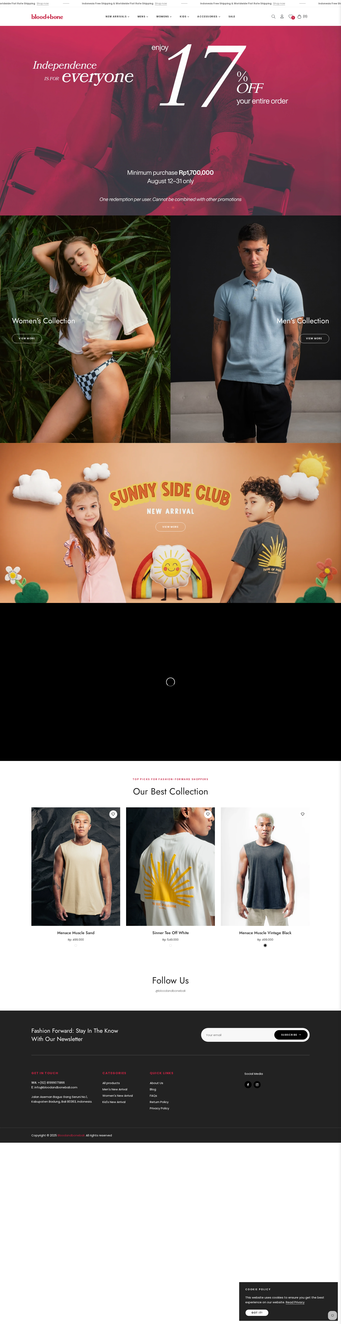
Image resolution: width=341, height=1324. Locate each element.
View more (27, 338)
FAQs (153, 1096)
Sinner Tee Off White (170, 933)
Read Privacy (295, 1302)
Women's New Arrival (117, 1096)
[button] (273, 17)
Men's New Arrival (114, 1089)
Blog (153, 1089)
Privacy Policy (159, 1108)
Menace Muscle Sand (76, 933)
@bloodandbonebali (170, 991)
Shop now (53, 3)
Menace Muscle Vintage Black (265, 933)
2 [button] (173, 207)
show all (170, 958)
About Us (156, 1083)
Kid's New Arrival (114, 1102)
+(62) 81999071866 (48, 1082)
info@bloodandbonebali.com (54, 1087)
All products (111, 1083)
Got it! (256, 1312)
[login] (282, 16)
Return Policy (159, 1102)
